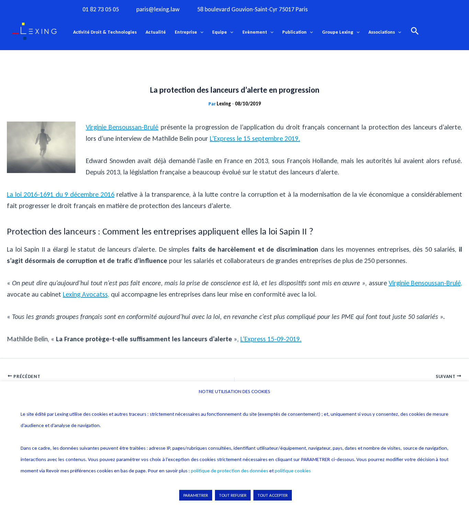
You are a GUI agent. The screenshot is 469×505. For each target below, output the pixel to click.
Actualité (156, 32)
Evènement (254, 32)
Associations (381, 32)
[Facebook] (336, 9)
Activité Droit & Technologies (105, 32)
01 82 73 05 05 (100, 9)
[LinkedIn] (392, 9)
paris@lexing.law (158, 9)
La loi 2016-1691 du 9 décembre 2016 (60, 194)
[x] (364, 9)
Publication (294, 32)
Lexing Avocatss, (86, 294)
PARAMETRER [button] (195, 495)
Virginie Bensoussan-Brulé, (425, 283)
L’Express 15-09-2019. (270, 339)
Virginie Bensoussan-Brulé (122, 127)
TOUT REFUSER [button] (233, 495)
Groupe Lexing (337, 32)
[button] (200, 32)
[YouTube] (378, 9)
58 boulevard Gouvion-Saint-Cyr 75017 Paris (252, 9)
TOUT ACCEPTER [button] (273, 495)
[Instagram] (350, 9)
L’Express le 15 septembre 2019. (255, 138)
